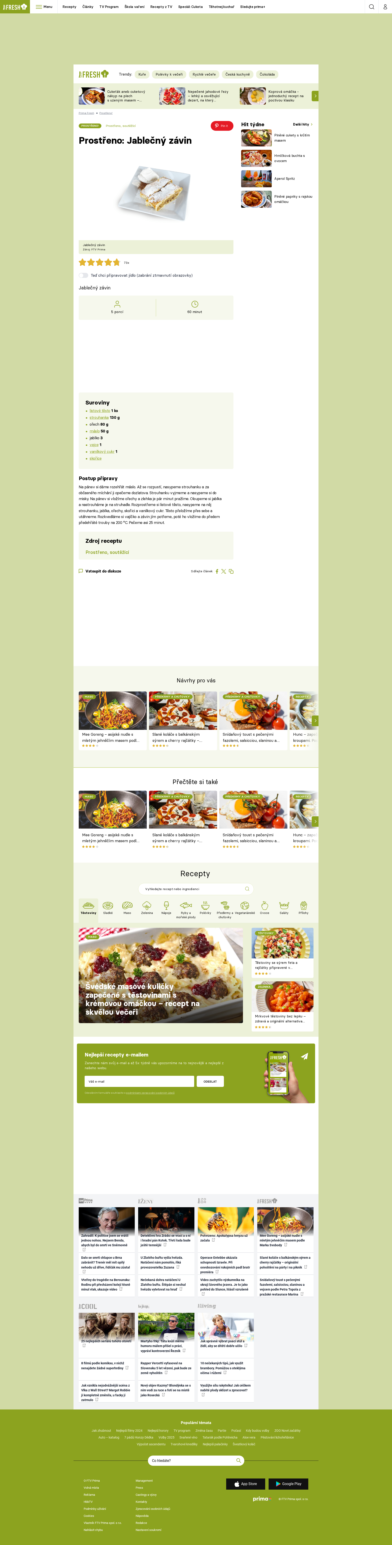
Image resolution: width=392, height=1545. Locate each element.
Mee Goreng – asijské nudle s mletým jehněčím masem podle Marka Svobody (110, 737)
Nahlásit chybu (93, 1530)
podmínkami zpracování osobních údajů (150, 1092)
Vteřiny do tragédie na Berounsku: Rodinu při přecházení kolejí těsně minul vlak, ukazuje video (105, 1284)
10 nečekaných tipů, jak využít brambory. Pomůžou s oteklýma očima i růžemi (222, 1368)
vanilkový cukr (102, 451)
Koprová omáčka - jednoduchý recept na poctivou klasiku (286, 95)
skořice (95, 458)
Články (87, 7)
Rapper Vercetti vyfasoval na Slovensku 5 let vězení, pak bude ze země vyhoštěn (166, 1368)
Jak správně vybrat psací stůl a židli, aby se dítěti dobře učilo (222, 1343)
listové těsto (100, 410)
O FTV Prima (92, 1480)
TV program (182, 1430)
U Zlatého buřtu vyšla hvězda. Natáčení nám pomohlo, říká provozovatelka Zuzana (162, 1262)
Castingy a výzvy (146, 1494)
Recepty (69, 7)
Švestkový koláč (244, 1444)
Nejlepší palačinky (215, 1444)
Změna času (204, 1430)
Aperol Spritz (284, 178)
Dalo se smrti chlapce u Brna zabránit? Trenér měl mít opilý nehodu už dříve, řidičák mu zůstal (105, 1262)
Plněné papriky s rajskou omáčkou (293, 199)
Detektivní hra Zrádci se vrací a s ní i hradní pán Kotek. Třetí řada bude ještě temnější (166, 1240)
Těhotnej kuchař (222, 7)
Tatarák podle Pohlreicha (220, 1437)
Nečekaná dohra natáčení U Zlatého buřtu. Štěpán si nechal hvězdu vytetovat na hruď (163, 1284)
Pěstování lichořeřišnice (277, 1437)
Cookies (89, 1516)
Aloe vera (249, 1437)
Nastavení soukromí (148, 1530)
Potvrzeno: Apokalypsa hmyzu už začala (224, 1238)
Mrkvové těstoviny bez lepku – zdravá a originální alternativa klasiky (280, 1021)
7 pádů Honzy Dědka (138, 1437)
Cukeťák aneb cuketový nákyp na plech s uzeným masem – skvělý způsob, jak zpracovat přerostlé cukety (126, 102)
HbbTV (88, 1501)
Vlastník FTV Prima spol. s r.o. (103, 1523)
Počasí (236, 1430)
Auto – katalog (108, 1437)
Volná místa (91, 1487)
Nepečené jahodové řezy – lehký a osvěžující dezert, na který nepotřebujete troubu (208, 97)
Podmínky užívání (95, 1508)
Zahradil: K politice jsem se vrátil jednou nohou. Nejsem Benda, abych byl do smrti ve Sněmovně (104, 1240)
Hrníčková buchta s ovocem (289, 158)
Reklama (89, 1494)
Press (139, 1487)
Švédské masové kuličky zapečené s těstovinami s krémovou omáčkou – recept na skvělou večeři (143, 999)
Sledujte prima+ (252, 7)
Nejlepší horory (158, 1430)
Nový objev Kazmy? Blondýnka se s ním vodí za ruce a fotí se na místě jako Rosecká (166, 1390)
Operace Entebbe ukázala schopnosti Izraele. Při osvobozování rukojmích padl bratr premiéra (225, 1265)
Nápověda (142, 1516)
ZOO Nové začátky (287, 1430)
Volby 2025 (166, 1437)
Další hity (301, 124)
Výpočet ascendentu (151, 1444)
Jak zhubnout (101, 1430)
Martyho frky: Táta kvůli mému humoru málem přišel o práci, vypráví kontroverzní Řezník (162, 1346)
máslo (95, 431)
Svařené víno (188, 1437)
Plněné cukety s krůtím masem (292, 138)
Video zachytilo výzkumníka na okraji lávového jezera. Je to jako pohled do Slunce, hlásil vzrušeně (224, 1284)
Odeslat (210, 1081)
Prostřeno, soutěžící (121, 126)
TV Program (108, 7)
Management (144, 1480)
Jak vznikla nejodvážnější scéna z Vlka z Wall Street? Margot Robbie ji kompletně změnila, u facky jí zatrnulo (105, 1393)
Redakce (141, 1523)
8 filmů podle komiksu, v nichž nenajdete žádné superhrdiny (102, 1365)
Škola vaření (135, 7)
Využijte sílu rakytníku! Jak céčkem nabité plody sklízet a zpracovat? (225, 1388)
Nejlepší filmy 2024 (129, 1430)
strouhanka (99, 417)
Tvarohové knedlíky (184, 1444)
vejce (94, 444)
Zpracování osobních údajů (153, 1508)
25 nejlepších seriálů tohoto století (106, 1341)
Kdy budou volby (257, 1430)
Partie (222, 1430)
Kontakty (141, 1501)
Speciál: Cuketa (190, 7)
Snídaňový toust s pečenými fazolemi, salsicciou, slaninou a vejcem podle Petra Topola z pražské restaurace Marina (250, 737)
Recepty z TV (161, 7)
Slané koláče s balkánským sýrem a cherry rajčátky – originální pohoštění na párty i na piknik (179, 737)
